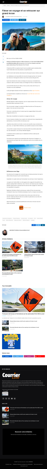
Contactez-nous (8, 464)
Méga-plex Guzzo (17, 220)
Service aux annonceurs (38, 464)
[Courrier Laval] (23, 2)
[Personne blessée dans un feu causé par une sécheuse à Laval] (12, 265)
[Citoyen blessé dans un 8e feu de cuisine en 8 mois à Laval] (34, 247)
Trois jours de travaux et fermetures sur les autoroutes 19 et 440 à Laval (11, 255)
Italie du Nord (39, 218)
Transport (4, 315)
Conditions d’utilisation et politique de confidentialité (22, 464)
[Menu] (3, 2)
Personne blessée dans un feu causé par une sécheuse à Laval (12, 273)
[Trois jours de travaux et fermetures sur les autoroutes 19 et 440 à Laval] (12, 247)
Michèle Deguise (26, 220)
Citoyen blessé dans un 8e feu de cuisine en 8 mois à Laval (34, 255)
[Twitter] (3, 59)
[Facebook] (3, 56)
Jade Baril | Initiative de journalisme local (14, 16)
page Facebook (35, 90)
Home (5, 5)
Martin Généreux (9, 220)
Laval (4, 220)
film (35, 218)
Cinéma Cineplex (16, 218)
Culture (8, 5)
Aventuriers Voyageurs (7, 218)
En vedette (30, 218)
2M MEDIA (31, 461)
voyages (32, 220)
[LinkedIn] (3, 62)
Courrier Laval (24, 218)
